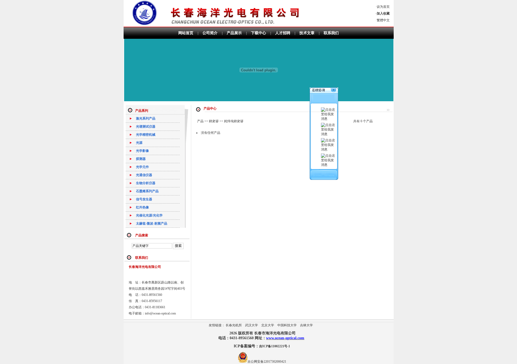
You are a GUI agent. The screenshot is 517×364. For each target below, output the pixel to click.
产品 (200, 121)
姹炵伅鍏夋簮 (233, 121)
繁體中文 (383, 20)
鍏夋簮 (214, 121)
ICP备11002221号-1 (274, 346)
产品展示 (234, 33)
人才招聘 (282, 33)
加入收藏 (383, 13)
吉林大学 (306, 325)
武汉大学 (251, 325)
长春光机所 (234, 325)
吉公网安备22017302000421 (266, 361)
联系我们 (331, 33)
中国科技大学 (287, 325)
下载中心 (258, 33)
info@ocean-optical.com (160, 313)
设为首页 (383, 7)
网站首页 (185, 33)
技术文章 (307, 33)
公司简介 (210, 33)
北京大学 (267, 325)
